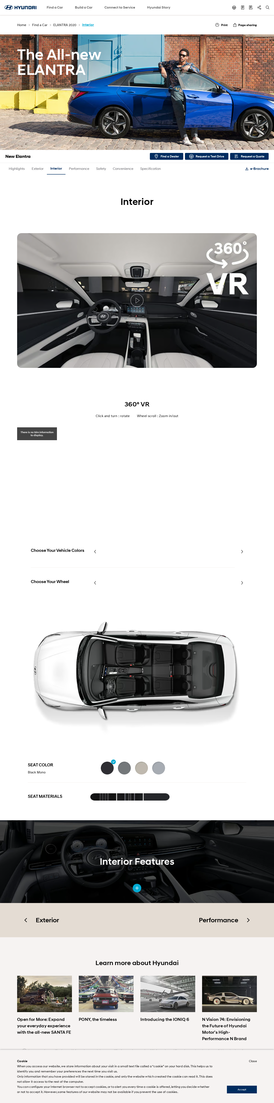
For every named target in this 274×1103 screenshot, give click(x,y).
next (242, 551)
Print (224, 25)
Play (137, 300)
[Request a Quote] (251, 7)
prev (95, 551)
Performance (79, 168)
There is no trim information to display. (37, 434)
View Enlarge (137, 888)
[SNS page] (259, 7)
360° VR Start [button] (137, 488)
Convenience (123, 168)
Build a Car (83, 7)
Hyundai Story (158, 7)
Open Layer (101, 796)
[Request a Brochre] (242, 7)
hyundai (20, 7)
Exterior (37, 168)
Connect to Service (119, 7)
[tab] (37, 433)
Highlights (17, 168)
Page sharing (247, 25)
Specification (150, 168)
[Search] (267, 7)
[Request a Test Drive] (234, 7)
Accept (242, 1089)
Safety (101, 168)
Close (253, 1061)
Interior (56, 168)
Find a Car (55, 7)
